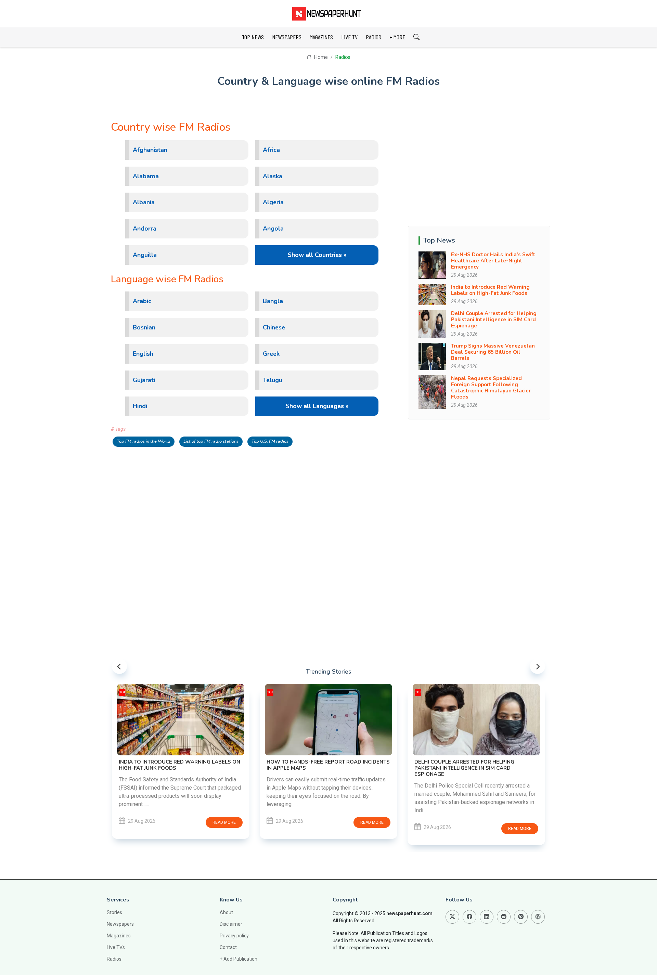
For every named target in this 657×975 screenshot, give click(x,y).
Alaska (272, 176)
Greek (271, 354)
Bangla (273, 301)
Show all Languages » (317, 406)
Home (320, 57)
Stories (114, 912)
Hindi (140, 406)
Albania (144, 202)
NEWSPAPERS (286, 37)
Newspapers (120, 924)
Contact (228, 947)
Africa (271, 150)
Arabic (142, 301)
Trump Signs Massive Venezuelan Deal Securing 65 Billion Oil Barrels (493, 352)
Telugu (272, 380)
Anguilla (145, 255)
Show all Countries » (317, 255)
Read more (224, 822)
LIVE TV (349, 37)
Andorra (144, 228)
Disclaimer (231, 924)
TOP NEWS (253, 37)
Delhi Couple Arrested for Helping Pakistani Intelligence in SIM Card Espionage (494, 319)
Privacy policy (234, 935)
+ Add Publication (238, 959)
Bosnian (144, 327)
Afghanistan (150, 150)
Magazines (119, 935)
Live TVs (116, 947)
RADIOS (373, 37)
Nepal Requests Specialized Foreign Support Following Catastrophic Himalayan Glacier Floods (491, 387)
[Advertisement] (479, 169)
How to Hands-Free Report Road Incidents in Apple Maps (328, 765)
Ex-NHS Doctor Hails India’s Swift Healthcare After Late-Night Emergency (493, 260)
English (143, 354)
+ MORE (397, 37)
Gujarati (144, 380)
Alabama (146, 176)
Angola (273, 228)
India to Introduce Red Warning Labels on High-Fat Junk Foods (490, 290)
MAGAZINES (321, 37)
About (226, 912)
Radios (342, 57)
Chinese (274, 327)
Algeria (273, 202)
